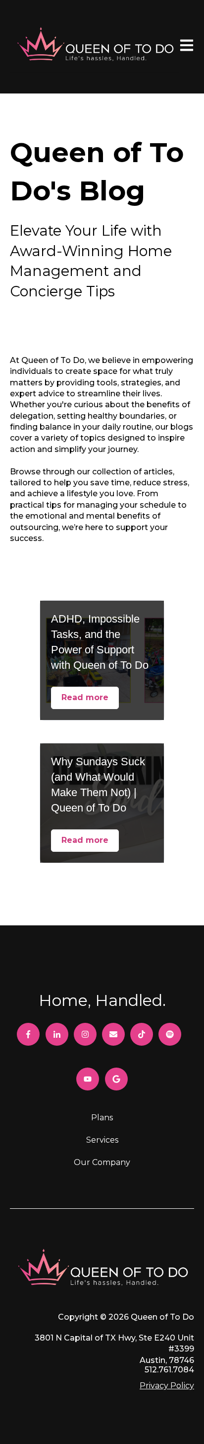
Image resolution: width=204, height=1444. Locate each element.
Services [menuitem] (102, 1140)
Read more (84, 697)
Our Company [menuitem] (102, 1162)
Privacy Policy (167, 1385)
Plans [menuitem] (102, 1117)
